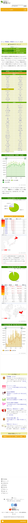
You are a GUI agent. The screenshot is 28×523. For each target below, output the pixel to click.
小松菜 (20, 81)
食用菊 (20, 120)
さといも (7, 84)
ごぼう (8, 81)
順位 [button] (2, 218)
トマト (20, 90)
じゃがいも (20, 85)
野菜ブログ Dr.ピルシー (12, 424)
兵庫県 (6, 221)
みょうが (20, 143)
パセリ (20, 136)
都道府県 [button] (6, 218)
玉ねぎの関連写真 (11, 391)
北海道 (6, 220)
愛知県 (6, 226)
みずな (20, 141)
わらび (8, 151)
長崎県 (6, 224)
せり (20, 123)
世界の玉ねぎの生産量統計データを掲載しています (16, 399)
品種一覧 (5, 491)
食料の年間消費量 (20, 52)
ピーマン (7, 97)
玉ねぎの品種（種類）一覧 (12, 418)
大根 (20, 87)
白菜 (20, 95)
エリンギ (7, 109)
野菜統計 (7, 41)
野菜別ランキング (14, 41)
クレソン (7, 113)
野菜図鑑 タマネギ (11, 376)
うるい (8, 105)
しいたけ (7, 85)
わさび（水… (7, 150)
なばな (20, 133)
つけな (8, 130)
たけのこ (20, 127)
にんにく (20, 94)
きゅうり (20, 79)
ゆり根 (8, 146)
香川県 (6, 231)
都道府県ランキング (20, 50)
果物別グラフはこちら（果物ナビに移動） (13, 436)
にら (20, 92)
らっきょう (20, 146)
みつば (8, 143)
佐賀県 (6, 223)
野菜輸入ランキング (20, 48)
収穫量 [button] (10, 218)
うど (8, 104)
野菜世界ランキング (8, 52)
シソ (8, 117)
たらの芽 (20, 128)
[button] (2, 234)
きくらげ (7, 112)
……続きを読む (10, 414)
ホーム (2, 41)
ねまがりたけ (7, 136)
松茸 (8, 141)
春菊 (8, 118)
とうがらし (8, 131)
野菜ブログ (5, 493)
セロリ (8, 87)
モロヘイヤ (20, 145)
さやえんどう (7, 115)
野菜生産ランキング (8, 48)
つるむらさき (20, 130)
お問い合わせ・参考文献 (15, 501)
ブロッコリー (20, 97)
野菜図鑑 (5, 479)
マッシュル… (20, 140)
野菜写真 (5, 487)
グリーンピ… (20, 112)
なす (8, 92)
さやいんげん (20, 84)
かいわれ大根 (7, 110)
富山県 (6, 233)
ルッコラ (7, 148)
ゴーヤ (8, 82)
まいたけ (7, 140)
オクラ (20, 109)
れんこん (20, 100)
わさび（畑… (20, 150)
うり (20, 104)
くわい (20, 113)
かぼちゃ (7, 77)
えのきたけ (20, 107)
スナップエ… (7, 123)
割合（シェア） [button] (19, 218)
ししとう (20, 115)
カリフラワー (20, 77)
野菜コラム (5, 489)
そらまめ (20, 125)
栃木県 (6, 230)
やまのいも (20, 99)
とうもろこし (7, 90)
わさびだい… (20, 148)
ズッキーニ (20, 122)
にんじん (7, 94)
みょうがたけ (7, 145)
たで (8, 128)
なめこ (20, 135)
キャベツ (7, 79)
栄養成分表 (5, 483)
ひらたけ (7, 138)
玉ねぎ (8, 89)
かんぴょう (20, 110)
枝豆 (8, 107)
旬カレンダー (6, 481)
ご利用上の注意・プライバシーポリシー (14, 499)
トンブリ (7, 133)
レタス (8, 100)
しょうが (7, 120)
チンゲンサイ (20, 89)
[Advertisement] (14, 26)
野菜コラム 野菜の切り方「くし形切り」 (16, 408)
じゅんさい (20, 118)
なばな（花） (7, 135)
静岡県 (6, 227)
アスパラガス (7, 76)
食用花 (8, 122)
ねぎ (8, 95)
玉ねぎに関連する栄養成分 (12, 402)
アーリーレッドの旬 (11, 385)
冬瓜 (20, 131)
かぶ (20, 76)
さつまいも (20, 82)
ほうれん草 (8, 99)
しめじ (20, 117)
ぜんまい (7, 125)
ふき (20, 138)
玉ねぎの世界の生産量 (11, 398)
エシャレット (20, 105)
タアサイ (7, 127)
